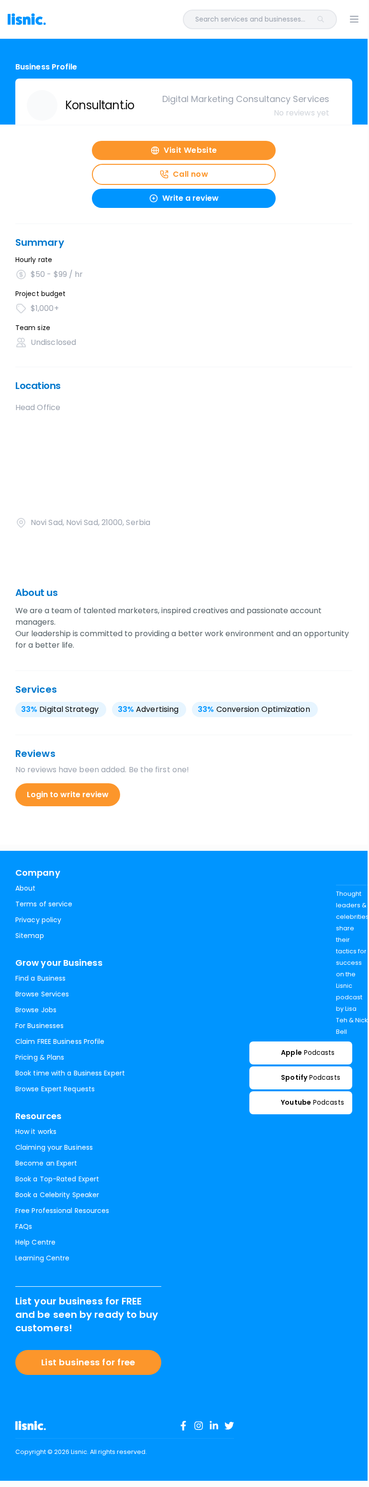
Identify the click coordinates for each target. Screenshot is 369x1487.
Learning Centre (42, 1258)
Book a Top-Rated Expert (57, 1179)
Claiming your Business (54, 1147)
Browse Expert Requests (55, 1089)
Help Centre (35, 1242)
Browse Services (42, 994)
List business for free (88, 1362)
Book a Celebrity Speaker (57, 1195)
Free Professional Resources (62, 1210)
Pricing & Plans (39, 1057)
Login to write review (68, 794)
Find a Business (40, 978)
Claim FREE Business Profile (59, 1041)
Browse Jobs (35, 1010)
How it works (35, 1131)
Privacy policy (38, 920)
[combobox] (205, 19)
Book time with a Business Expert (70, 1073)
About (25, 888)
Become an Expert (46, 1163)
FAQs (23, 1226)
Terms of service (43, 904)
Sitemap (29, 935)
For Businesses (39, 1025)
